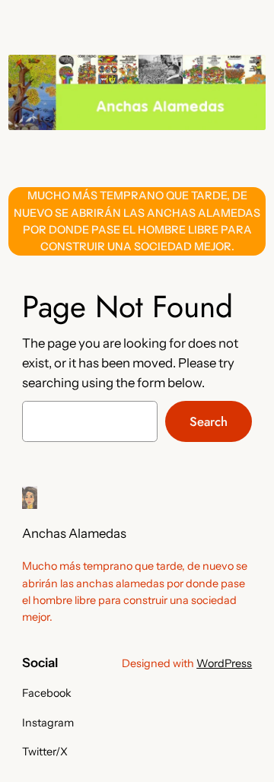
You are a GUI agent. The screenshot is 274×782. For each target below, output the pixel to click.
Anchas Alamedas (74, 533)
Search (209, 421)
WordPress (224, 663)
